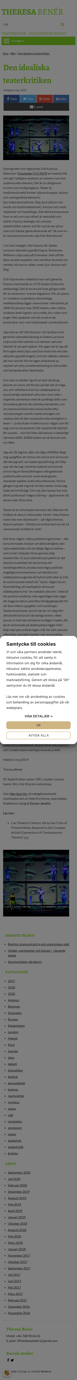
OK (38, 725)
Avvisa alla (38, 735)
